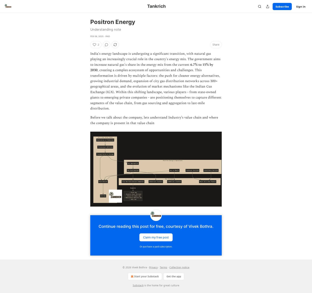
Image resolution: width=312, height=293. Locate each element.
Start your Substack (146, 276)
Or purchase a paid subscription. (156, 246)
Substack (138, 285)
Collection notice (179, 267)
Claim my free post (156, 237)
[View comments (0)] (106, 44)
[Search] (259, 6)
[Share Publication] (267, 6)
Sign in (301, 6)
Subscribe (282, 6)
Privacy (153, 267)
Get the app (173, 276)
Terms (163, 267)
